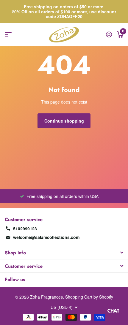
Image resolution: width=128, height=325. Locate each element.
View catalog (8, 34)
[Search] (19, 34)
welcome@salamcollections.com (46, 237)
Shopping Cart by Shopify (89, 297)
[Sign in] (109, 34)
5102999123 (25, 229)
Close (64, 252)
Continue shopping (64, 121)
